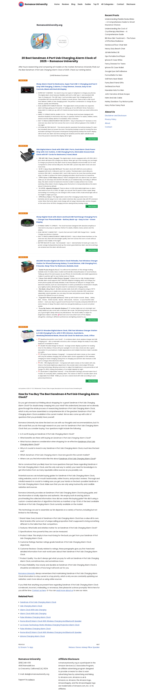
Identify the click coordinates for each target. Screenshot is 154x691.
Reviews (65, 4)
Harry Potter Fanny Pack (115, 105)
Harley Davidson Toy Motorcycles (119, 101)
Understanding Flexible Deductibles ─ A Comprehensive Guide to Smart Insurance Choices (120, 22)
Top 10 (96, 4)
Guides (88, 4)
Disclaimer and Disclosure (115, 115)
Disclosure (131, 4)
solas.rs (31, 679)
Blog (73, 4)
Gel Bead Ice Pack (112, 86)
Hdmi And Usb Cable (113, 98)
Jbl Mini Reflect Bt (112, 52)
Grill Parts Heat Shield (114, 79)
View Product (92, 139)
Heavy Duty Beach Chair (115, 48)
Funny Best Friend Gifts (114, 83)
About (107, 123)
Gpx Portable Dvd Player (115, 56)
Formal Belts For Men (113, 75)
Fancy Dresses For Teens (115, 64)
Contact (120, 4)
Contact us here (39, 590)
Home (57, 4)
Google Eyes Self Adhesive (116, 71)
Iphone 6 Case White (113, 60)
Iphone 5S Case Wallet (114, 67)
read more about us (64, 590)
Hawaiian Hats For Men (114, 90)
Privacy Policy (110, 119)
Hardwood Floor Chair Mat (116, 45)
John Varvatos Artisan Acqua (117, 94)
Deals (80, 4)
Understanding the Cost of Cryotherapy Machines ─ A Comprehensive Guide (116, 31)
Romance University (26, 573)
